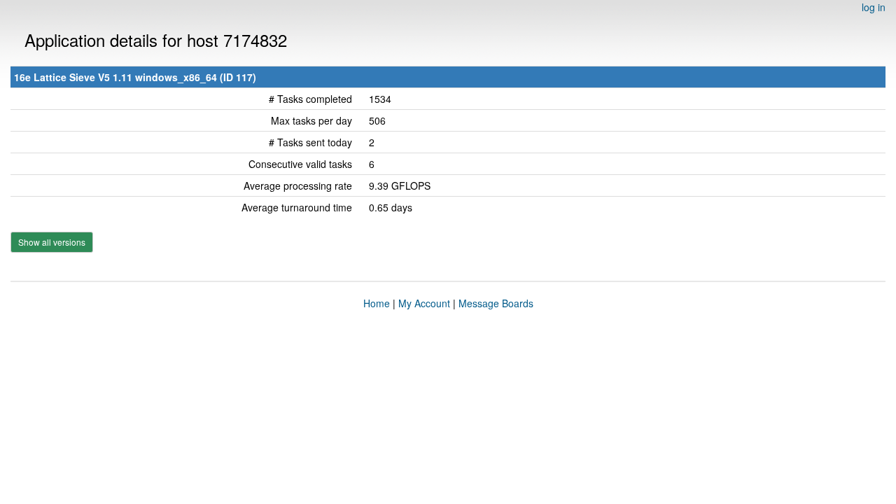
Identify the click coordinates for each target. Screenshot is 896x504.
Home (376, 303)
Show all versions (51, 242)
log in (874, 7)
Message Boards (495, 303)
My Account (424, 303)
